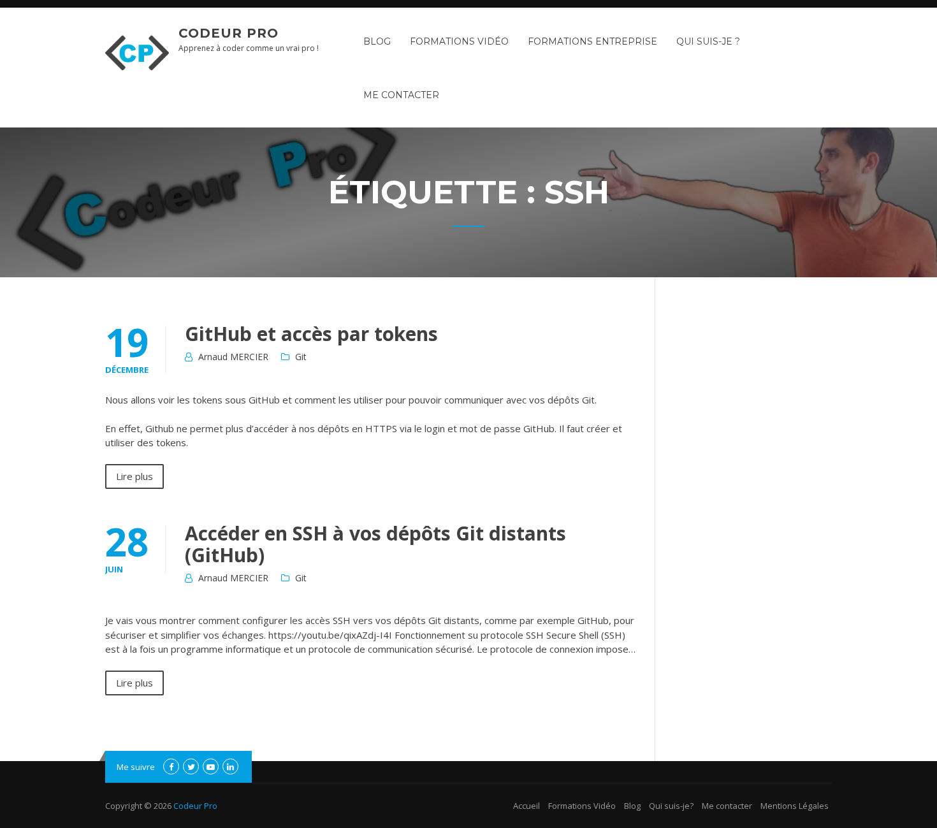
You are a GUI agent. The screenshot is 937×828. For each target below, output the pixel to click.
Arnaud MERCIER (233, 357)
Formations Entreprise (592, 41)
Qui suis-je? (671, 805)
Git (301, 357)
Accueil (526, 805)
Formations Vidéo (459, 41)
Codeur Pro (228, 33)
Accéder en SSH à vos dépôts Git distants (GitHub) (375, 544)
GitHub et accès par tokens (311, 334)
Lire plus (134, 476)
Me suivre (136, 767)
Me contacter (401, 95)
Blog (377, 41)
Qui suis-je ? (708, 41)
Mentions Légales (794, 805)
